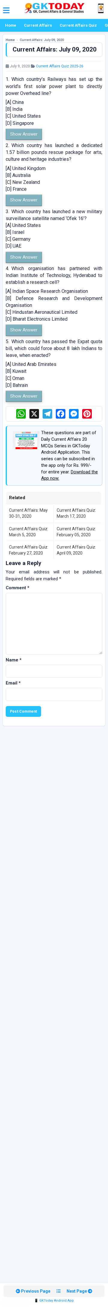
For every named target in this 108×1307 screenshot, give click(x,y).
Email (13, 683)
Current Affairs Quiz (78, 25)
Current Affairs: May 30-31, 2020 (28, 513)
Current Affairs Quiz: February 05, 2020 (76, 531)
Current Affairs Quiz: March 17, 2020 (76, 513)
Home (10, 25)
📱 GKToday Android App (54, 1301)
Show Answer (24, 134)
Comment (17, 587)
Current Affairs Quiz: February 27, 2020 (28, 550)
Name (14, 660)
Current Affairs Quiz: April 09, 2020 (76, 550)
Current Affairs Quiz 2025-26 (59, 66)
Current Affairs (38, 25)
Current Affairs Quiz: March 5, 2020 (28, 531)
